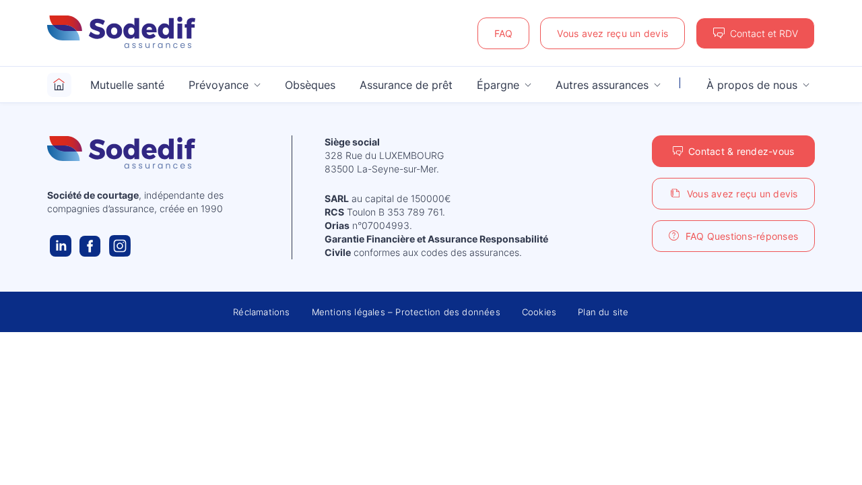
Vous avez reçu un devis (612, 33)
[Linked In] (60, 245)
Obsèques (310, 85)
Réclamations (261, 311)
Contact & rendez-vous (741, 151)
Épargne (498, 85)
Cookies (539, 311)
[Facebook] (90, 245)
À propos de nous (751, 85)
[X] (119, 245)
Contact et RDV (764, 33)
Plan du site (603, 311)
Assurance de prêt (406, 85)
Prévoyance (218, 85)
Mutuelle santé (127, 85)
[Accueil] (59, 84)
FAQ (503, 33)
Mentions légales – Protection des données (406, 311)
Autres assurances (602, 85)
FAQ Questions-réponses (742, 236)
